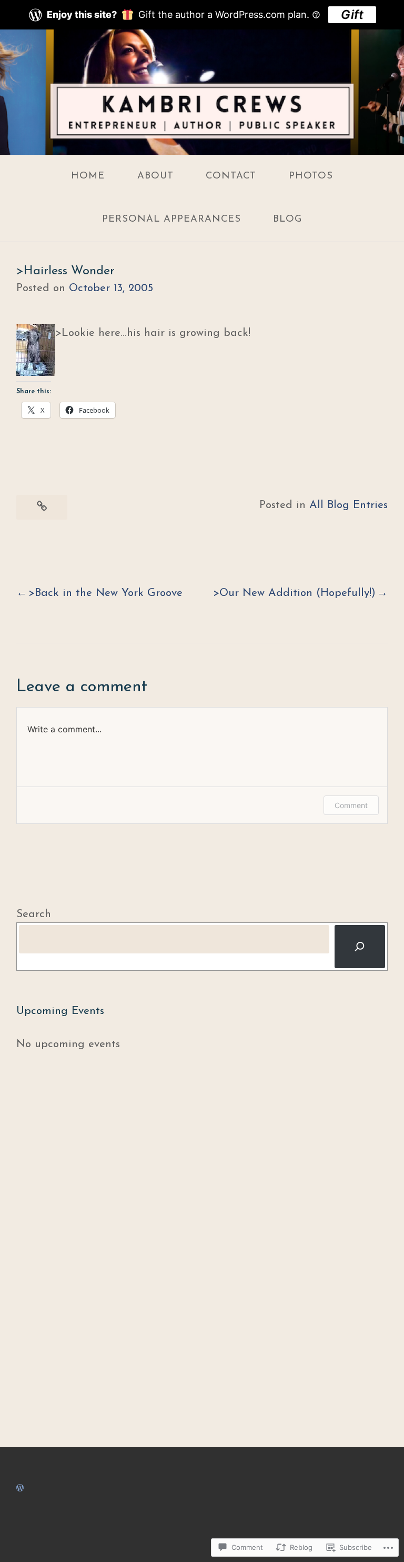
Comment (351, 805)
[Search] (360, 946)
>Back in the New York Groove (105, 593)
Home (88, 176)
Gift (352, 14)
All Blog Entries (348, 505)
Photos (311, 176)
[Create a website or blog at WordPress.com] (20, 1488)
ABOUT (155, 176)
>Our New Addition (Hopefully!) (294, 593)
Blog (287, 219)
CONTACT (231, 176)
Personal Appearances (171, 219)
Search (33, 914)
